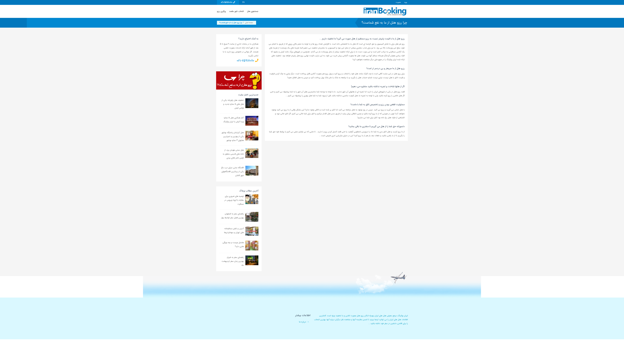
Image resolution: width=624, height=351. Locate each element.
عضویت (398, 2)
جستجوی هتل (252, 11)
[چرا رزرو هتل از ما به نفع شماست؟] (239, 80)
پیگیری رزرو (221, 11)
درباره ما (302, 322)
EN (243, 2)
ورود (405, 2)
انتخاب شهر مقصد (236, 11)
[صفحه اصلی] (385, 11)
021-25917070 (227, 2)
